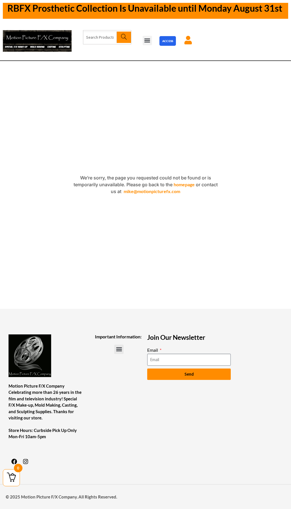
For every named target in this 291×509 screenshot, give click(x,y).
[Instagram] (25, 461)
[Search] (124, 37)
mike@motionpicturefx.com (152, 191)
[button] (147, 40)
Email (153, 350)
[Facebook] (14, 461)
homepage (184, 184)
